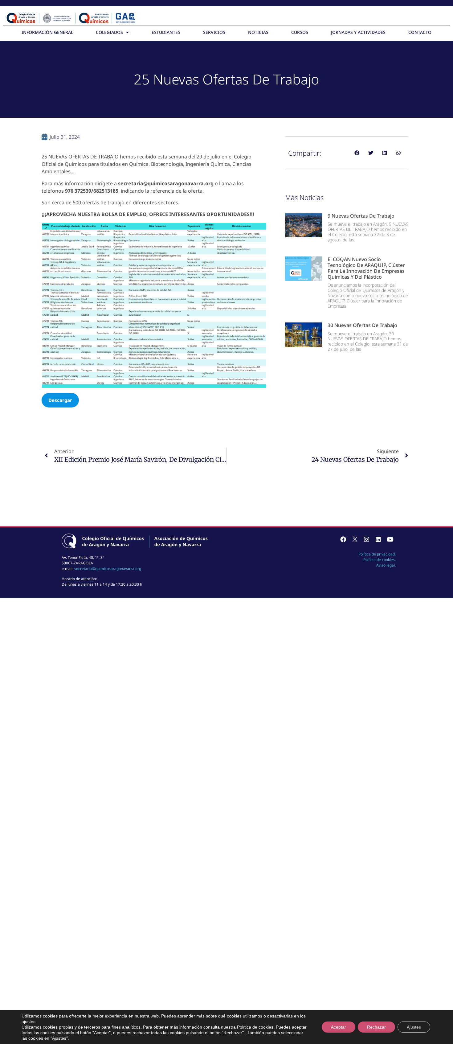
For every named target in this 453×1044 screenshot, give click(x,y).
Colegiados (109, 32)
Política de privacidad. (377, 554)
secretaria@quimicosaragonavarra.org (107, 568)
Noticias (258, 32)
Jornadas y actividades (358, 32)
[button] (357, 153)
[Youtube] (390, 539)
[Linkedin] (378, 539)
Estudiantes (166, 32)
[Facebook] (343, 539)
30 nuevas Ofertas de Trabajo (362, 325)
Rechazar (376, 1027)
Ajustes (414, 1027)
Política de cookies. (379, 559)
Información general (47, 32)
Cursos (299, 32)
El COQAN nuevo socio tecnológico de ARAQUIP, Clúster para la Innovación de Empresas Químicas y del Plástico (366, 268)
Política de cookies (255, 1027)
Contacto (419, 32)
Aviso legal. (386, 565)
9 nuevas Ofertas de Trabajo (361, 215)
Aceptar (338, 1027)
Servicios (214, 32)
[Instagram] (366, 539)
